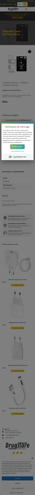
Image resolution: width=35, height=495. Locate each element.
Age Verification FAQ (17, 151)
